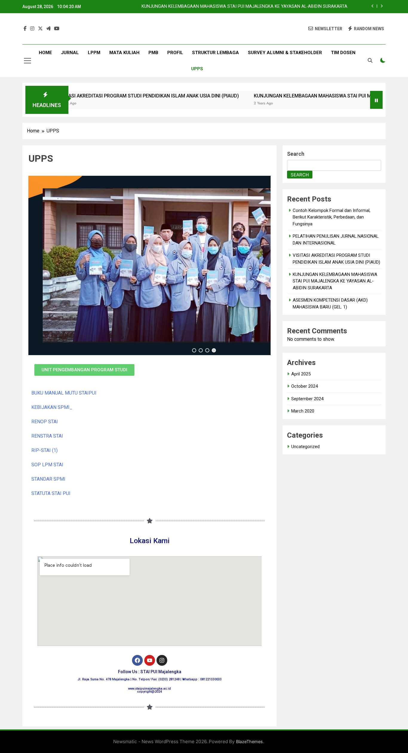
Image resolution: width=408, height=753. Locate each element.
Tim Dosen (343, 52)
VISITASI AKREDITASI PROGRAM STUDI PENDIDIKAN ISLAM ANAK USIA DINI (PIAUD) (120, 96)
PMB (153, 52)
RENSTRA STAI (47, 436)
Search (295, 154)
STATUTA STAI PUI (50, 493)
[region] (204, 265)
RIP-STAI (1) (44, 450)
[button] (194, 350)
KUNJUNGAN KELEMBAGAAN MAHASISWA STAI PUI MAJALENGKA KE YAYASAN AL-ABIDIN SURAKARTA (244, 6)
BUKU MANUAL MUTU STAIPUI (63, 393)
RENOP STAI (44, 421)
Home (45, 52)
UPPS (197, 68)
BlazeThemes (249, 741)
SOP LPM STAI (47, 465)
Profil (175, 52)
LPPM (94, 52)
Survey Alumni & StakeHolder (285, 52)
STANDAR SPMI (48, 479)
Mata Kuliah (124, 52)
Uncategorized (305, 446)
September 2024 (307, 398)
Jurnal (70, 52)
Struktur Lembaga (215, 52)
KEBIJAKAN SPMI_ (51, 407)
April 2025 (301, 374)
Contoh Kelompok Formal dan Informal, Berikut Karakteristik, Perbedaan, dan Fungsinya (331, 217)
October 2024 (304, 386)
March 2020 (302, 411)
